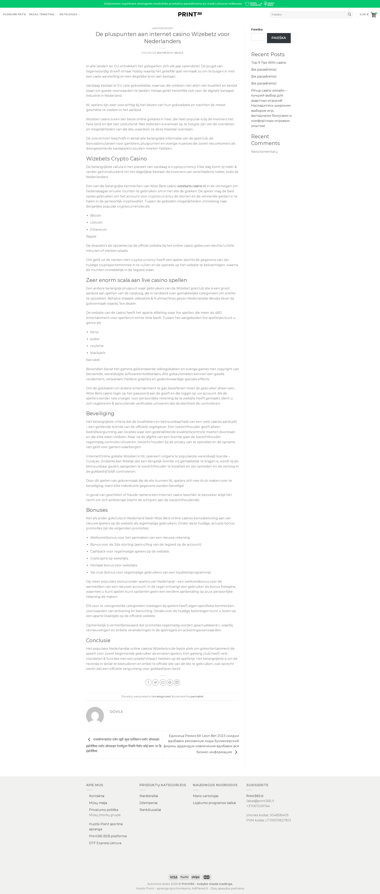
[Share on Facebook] (148, 682)
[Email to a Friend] (163, 682)
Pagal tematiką (41, 14)
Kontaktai (96, 796)
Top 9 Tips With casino (268, 62)
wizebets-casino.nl (191, 186)
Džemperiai (148, 803)
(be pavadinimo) (263, 69)
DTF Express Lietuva (105, 843)
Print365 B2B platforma (108, 836)
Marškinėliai (149, 796)
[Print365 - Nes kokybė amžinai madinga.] (190, 14)
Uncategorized (162, 28)
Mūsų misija (98, 803)
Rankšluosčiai (150, 810)
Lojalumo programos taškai (214, 803)
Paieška (257, 29)
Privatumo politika (103, 810)
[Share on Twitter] (155, 682)
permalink (197, 696)
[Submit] (349, 14)
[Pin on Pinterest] (170, 682)
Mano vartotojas (205, 796)
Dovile (178, 52)
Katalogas (68, 14)
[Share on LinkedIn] (177, 682)
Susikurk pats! (14, 14)
